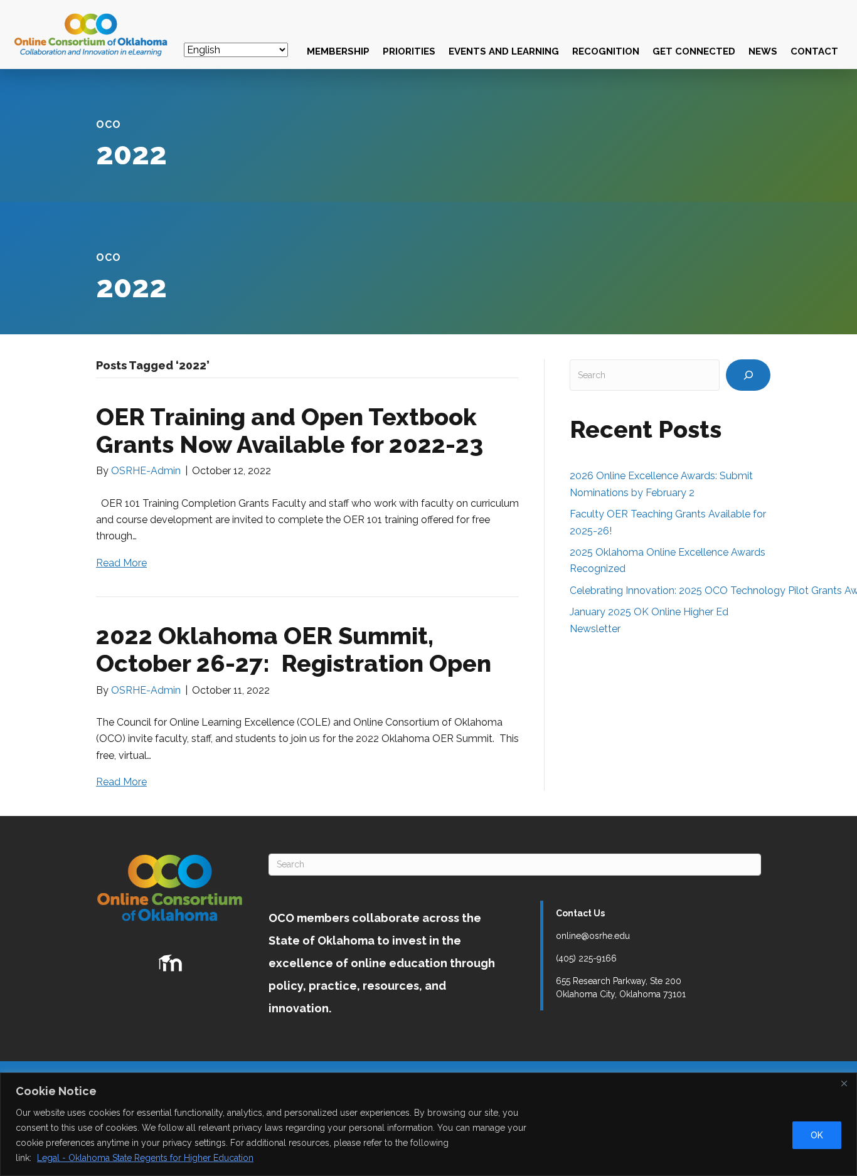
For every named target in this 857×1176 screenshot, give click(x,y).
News (762, 51)
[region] (428, 1124)
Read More (121, 563)
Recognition (605, 51)
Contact (814, 51)
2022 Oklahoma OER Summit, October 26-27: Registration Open (293, 649)
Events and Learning (504, 51)
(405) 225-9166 (586, 958)
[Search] (748, 375)
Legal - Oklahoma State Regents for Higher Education (145, 1158)
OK (817, 1135)
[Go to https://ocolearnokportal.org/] (170, 963)
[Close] (843, 1083)
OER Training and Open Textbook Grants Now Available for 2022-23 (289, 430)
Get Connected (693, 51)
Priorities (409, 51)
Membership (338, 51)
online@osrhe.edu (593, 936)
